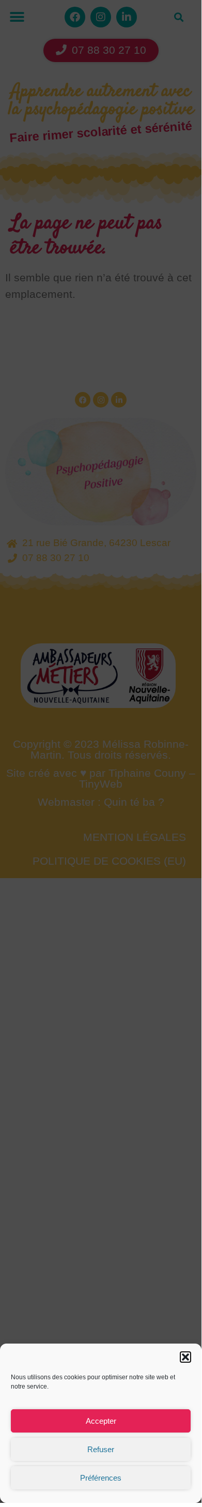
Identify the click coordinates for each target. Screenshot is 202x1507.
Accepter (101, 1420)
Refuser (100, 1449)
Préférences (100, 1477)
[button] (185, 1357)
